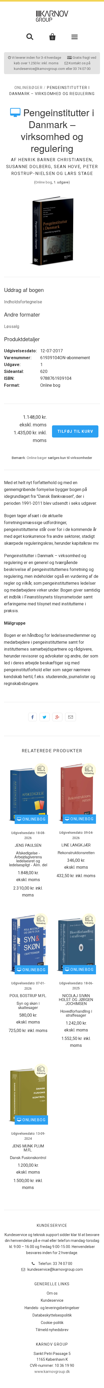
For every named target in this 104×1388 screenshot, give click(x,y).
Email (70, 717)
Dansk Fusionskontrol (28, 1157)
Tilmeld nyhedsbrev (52, 1330)
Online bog (43, 182)
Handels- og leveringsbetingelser (52, 1308)
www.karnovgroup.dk (52, 1371)
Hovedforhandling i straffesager (76, 1013)
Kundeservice (52, 1300)
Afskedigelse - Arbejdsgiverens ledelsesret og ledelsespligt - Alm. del (28, 859)
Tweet (44, 717)
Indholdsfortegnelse (23, 301)
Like (32, 717)
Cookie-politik (52, 1323)
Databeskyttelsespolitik (52, 1315)
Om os (52, 1293)
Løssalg (11, 326)
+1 (57, 717)
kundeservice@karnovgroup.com (55, 1269)
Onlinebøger (28, 87)
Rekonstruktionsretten (76, 852)
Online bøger (37, 458)
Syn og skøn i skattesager (28, 1005)
